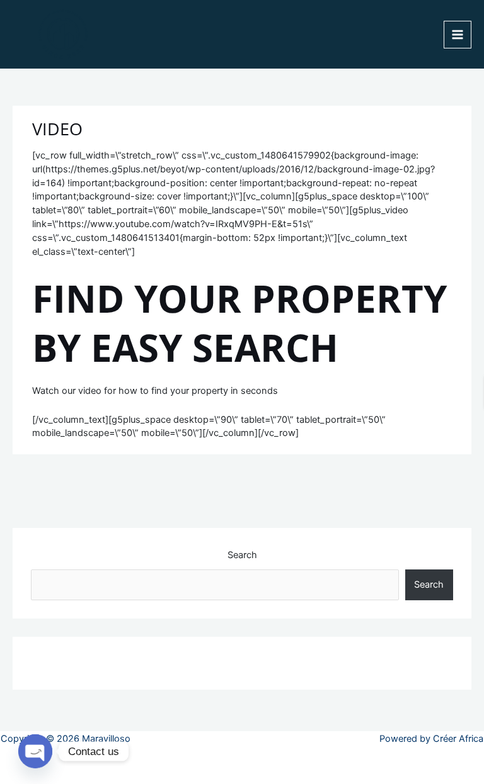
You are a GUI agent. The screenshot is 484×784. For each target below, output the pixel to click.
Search (242, 555)
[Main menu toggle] (457, 34)
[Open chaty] (35, 751)
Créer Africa (458, 738)
